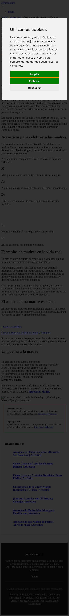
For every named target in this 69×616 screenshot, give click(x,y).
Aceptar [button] (34, 74)
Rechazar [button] (34, 81)
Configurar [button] (34, 87)
